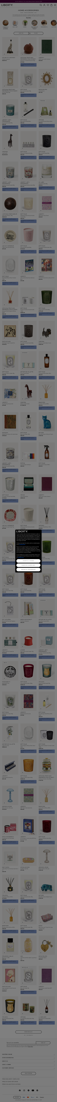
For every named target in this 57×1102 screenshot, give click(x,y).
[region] (28, 551)
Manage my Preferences (28, 569)
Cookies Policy (22, 544)
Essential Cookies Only (28, 565)
